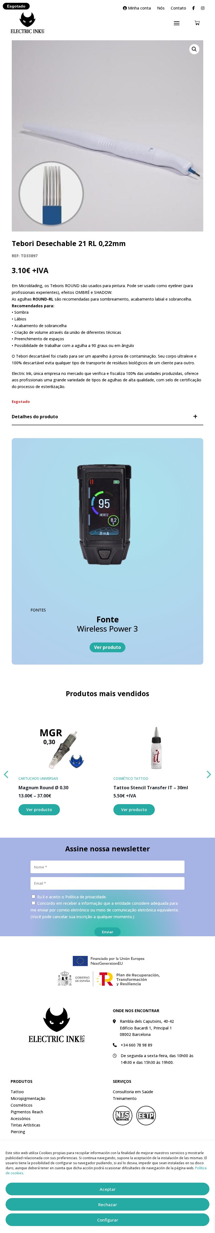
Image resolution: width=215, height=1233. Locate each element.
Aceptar (108, 1189)
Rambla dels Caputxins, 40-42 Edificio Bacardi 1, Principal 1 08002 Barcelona (147, 1028)
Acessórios (21, 1118)
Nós (161, 8)
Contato (178, 8)
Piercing (18, 1131)
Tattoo (17, 1091)
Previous (6, 773)
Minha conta (139, 8)
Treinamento (125, 1098)
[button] (194, 49)
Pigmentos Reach (27, 1111)
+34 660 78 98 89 (136, 1045)
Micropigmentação (28, 1098)
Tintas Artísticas (25, 1125)
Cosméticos (21, 1105)
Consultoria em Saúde (133, 1091)
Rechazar (107, 1204)
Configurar (107, 1220)
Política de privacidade (85, 896)
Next (208, 773)
